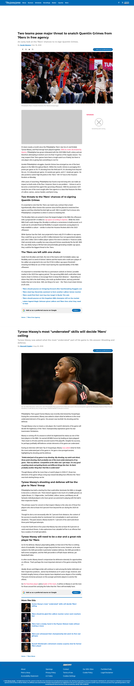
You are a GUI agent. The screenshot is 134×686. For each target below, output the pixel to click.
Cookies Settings (69, 676)
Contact (66, 669)
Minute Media (11, 681)
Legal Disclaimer (107, 673)
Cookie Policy (88, 673)
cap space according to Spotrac (56, 220)
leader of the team (49, 584)
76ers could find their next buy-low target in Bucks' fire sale (46, 295)
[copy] (32, 49)
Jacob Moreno (25, 45)
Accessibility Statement (29, 676)
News (24, 3)
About (23, 669)
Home (23, 317)
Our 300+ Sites (88, 669)
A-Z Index (49, 676)
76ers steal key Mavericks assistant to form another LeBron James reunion (52, 292)
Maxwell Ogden (26, 346)
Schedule (38, 3)
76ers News (31, 656)
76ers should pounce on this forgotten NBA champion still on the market (51, 298)
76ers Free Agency (33, 317)
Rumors (30, 3)
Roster (54, 3)
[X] (122, 2)
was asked (66, 448)
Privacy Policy (51, 673)
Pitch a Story (25, 673)
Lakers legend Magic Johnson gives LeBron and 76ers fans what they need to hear (52, 302)
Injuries (60, 3)
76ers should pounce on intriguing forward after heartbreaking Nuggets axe (52, 289)
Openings (49, 669)
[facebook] (118, 2)
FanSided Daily (106, 669)
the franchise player (31, 584)
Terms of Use (68, 673)
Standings (46, 3)
